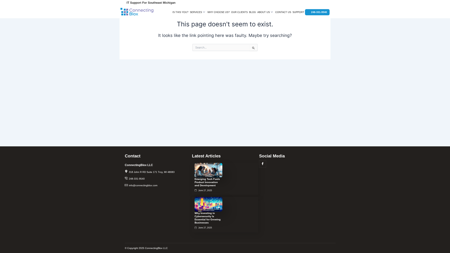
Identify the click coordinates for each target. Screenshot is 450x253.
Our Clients (239, 12)
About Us (263, 12)
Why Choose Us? (218, 12)
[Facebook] (262, 163)
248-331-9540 (319, 12)
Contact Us (283, 12)
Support (298, 12)
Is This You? (180, 12)
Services (196, 12)
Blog (252, 12)
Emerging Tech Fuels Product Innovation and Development (207, 182)
